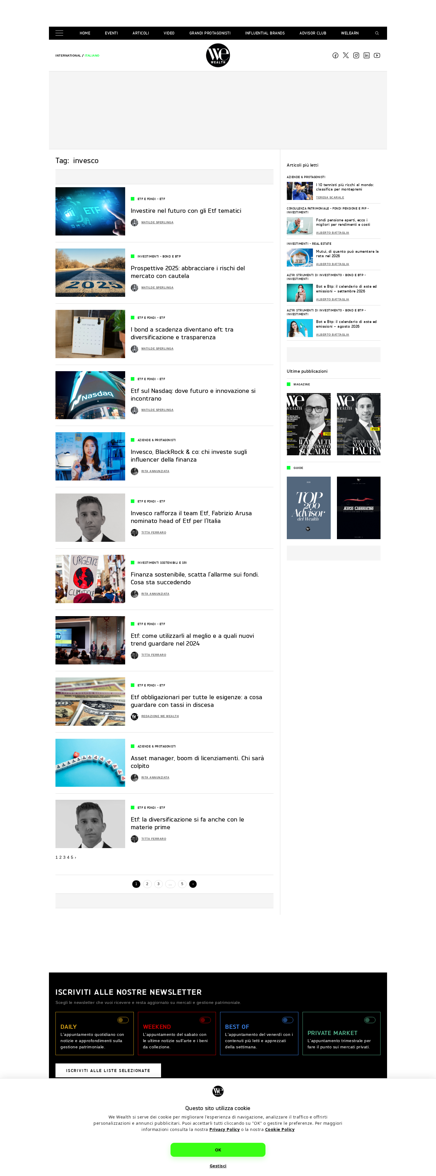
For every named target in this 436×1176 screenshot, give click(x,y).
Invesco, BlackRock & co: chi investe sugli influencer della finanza (189, 455)
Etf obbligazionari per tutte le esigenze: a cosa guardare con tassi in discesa (196, 700)
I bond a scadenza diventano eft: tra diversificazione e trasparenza (182, 333)
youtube (377, 55)
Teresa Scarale (330, 197)
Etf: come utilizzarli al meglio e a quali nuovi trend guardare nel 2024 (192, 639)
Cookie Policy (280, 1129)
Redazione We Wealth (160, 716)
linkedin (366, 55)
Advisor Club (313, 33)
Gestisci (218, 1166)
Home (85, 33)
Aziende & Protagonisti (157, 440)
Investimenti (148, 256)
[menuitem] (68, 55)
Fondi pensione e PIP (349, 208)
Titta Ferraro (153, 532)
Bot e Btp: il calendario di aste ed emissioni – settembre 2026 (346, 288)
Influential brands (265, 33)
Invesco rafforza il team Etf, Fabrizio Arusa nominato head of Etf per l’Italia (191, 516)
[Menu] (60, 33)
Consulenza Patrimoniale (308, 208)
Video (169, 33)
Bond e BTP (172, 256)
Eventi (111, 33)
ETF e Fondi (147, 199)
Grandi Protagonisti (210, 33)
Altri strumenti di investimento (314, 275)
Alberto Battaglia (332, 232)
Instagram (356, 55)
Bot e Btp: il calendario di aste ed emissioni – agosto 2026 (346, 324)
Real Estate (322, 243)
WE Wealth (218, 55)
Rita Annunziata (155, 471)
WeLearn (350, 33)
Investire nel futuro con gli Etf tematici (186, 210)
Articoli (141, 33)
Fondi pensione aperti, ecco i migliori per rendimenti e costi (343, 222)
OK (218, 1150)
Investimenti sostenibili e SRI (162, 562)
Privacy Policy (224, 1129)
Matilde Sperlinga (157, 222)
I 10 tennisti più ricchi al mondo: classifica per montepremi (345, 187)
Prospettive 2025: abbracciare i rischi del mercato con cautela (188, 271)
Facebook (335, 55)
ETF (162, 199)
